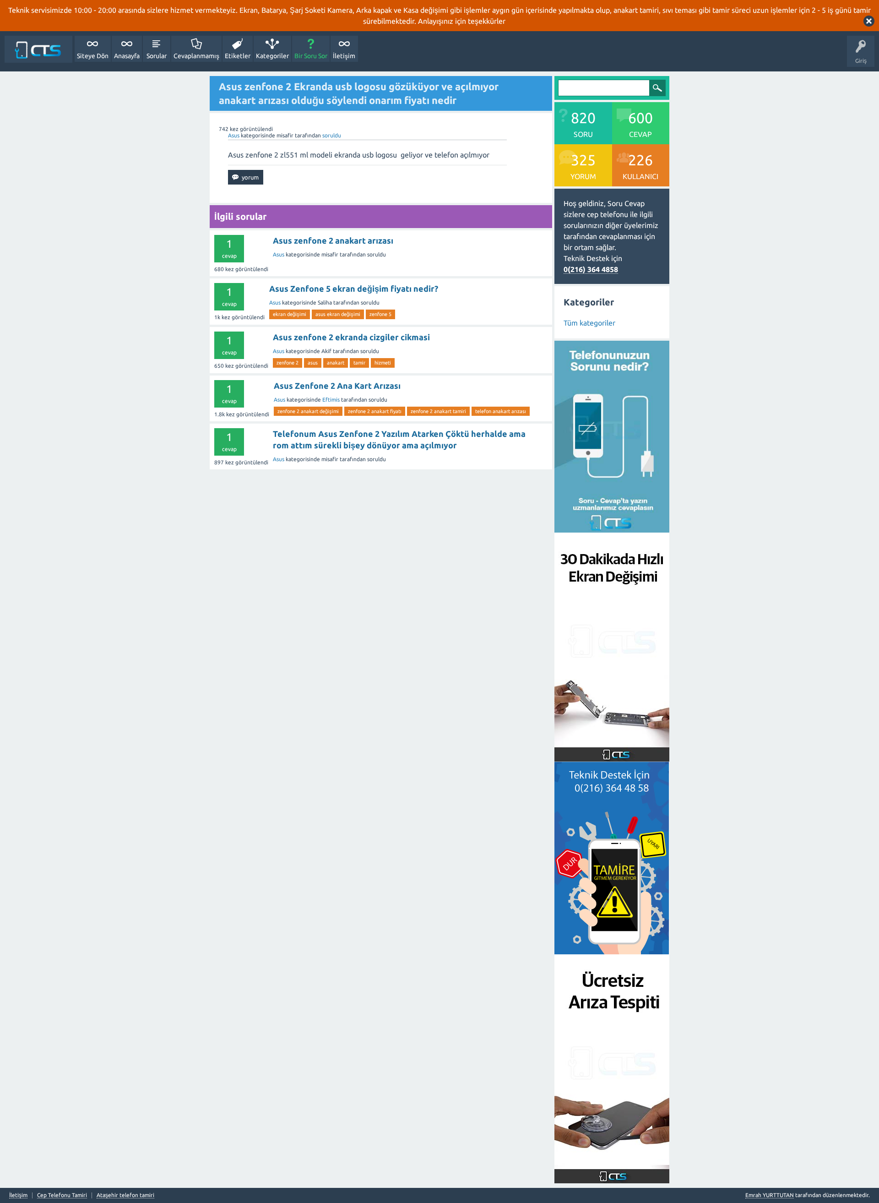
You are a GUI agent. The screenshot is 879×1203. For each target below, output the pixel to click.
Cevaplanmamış (196, 56)
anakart (335, 362)
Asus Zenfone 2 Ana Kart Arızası (337, 385)
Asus (233, 135)
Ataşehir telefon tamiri (125, 1195)
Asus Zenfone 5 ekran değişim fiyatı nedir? (353, 288)
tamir (359, 362)
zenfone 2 (287, 362)
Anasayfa (127, 56)
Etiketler (237, 56)
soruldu (331, 135)
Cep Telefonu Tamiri (62, 1195)
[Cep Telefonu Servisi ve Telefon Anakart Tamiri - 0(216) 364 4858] (38, 49)
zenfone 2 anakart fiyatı (375, 411)
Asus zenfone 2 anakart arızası (333, 240)
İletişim (344, 56)
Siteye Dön (93, 56)
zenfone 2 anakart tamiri (438, 411)
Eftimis (331, 400)
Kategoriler (272, 56)
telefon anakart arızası (500, 411)
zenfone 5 (380, 314)
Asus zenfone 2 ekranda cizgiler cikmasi (351, 337)
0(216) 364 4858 (591, 269)
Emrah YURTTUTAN (769, 1195)
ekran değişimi (289, 314)
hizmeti (382, 362)
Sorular (156, 56)
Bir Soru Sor (310, 56)
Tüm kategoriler (589, 323)
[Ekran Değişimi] (611, 756)
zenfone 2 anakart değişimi (308, 411)
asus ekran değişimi (337, 314)
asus (313, 362)
